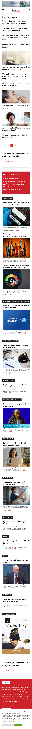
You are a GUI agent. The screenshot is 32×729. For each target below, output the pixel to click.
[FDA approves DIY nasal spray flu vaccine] (16, 96)
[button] (3, 10)
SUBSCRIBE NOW (9, 161)
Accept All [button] (18, 725)
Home (3, 14)
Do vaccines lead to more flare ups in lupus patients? (16, 129)
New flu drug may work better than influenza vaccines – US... (16, 68)
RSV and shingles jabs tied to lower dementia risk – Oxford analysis (14, 76)
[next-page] (19, 145)
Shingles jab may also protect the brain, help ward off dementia (15, 22)
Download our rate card (12, 189)
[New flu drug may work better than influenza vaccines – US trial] (16, 58)
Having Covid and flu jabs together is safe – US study (16, 84)
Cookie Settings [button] (7, 725)
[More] (17, 230)
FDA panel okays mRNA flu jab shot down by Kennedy (14, 29)
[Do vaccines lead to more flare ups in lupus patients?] (16, 119)
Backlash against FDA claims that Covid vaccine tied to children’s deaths (15, 37)
